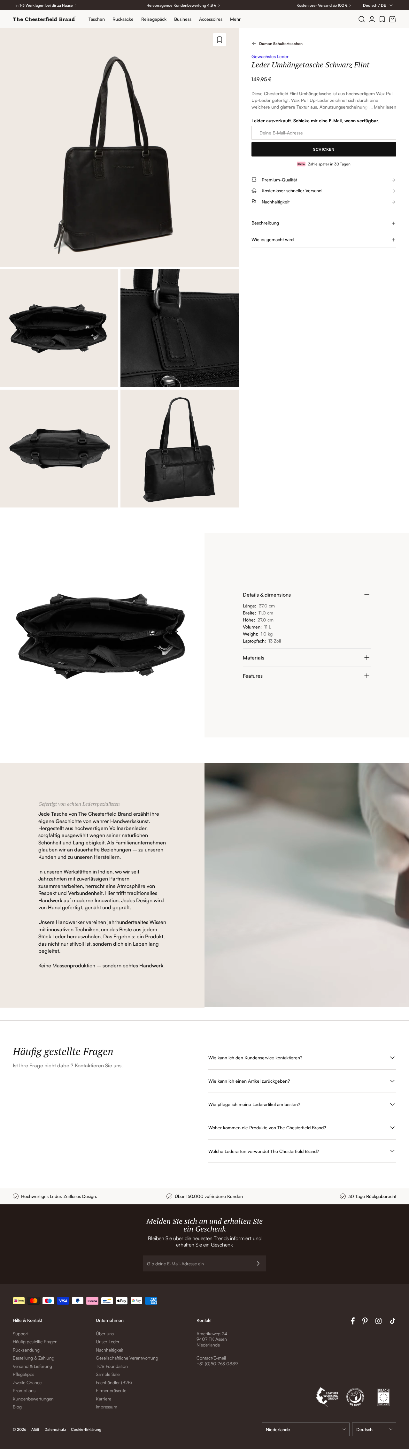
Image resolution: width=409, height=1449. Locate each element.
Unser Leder (108, 1341)
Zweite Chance (27, 1382)
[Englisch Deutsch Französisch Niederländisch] (374, 1429)
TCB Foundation (112, 1366)
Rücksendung (26, 1350)
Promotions (24, 1390)
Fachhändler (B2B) (114, 1382)
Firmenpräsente (111, 1390)
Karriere (103, 1398)
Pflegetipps (23, 1374)
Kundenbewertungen (33, 1398)
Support (20, 1333)
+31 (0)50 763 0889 (217, 1363)
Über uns (105, 1333)
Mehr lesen (385, 107)
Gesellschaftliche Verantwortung (127, 1358)
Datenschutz (55, 1429)
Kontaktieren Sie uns (98, 1065)
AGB (35, 1429)
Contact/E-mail (211, 1358)
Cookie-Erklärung (86, 1429)
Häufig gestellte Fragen (35, 1341)
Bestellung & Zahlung (33, 1358)
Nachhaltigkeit (109, 1350)
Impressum (106, 1406)
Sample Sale (108, 1374)
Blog (17, 1406)
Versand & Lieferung (32, 1366)
